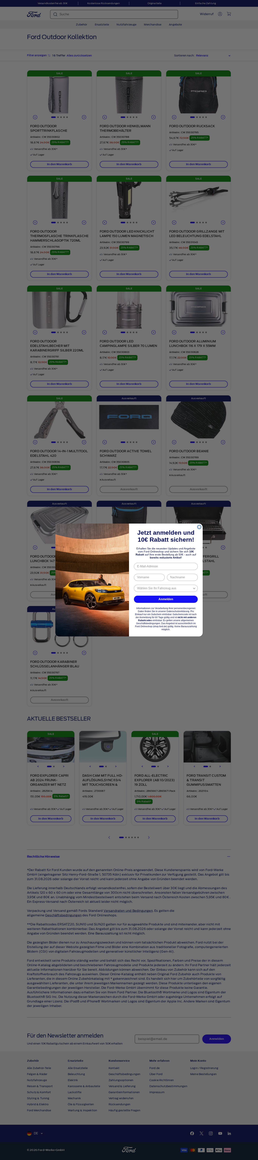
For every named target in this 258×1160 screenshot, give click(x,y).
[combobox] (164, 588)
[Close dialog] (199, 527)
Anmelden (165, 599)
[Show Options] (194, 588)
